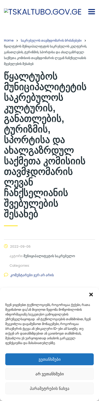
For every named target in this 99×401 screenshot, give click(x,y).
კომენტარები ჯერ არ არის (32, 275)
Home (8, 40)
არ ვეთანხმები (49, 374)
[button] (91, 294)
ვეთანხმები (50, 359)
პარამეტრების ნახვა (49, 388)
